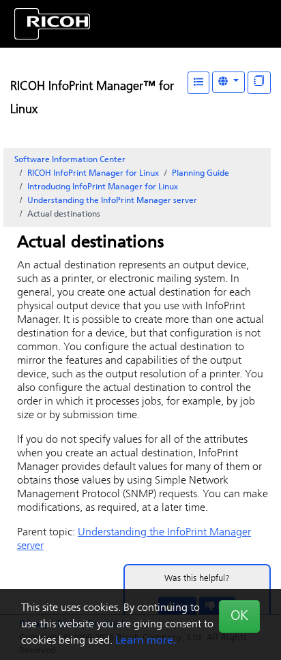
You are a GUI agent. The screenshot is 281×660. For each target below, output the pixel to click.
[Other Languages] (228, 82)
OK (239, 616)
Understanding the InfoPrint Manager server (112, 201)
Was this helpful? (197, 578)
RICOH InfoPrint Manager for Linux (93, 174)
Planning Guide (200, 174)
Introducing (102, 187)
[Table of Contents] (198, 83)
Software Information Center (69, 160)
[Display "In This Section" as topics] (259, 83)
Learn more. (145, 640)
